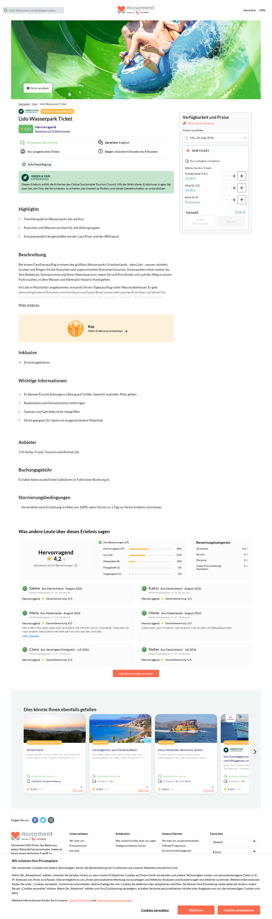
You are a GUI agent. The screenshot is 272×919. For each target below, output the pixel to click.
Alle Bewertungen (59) (116, 542)
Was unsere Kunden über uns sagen (136, 840)
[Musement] (136, 10)
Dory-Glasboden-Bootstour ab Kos (180, 750)
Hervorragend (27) (114, 548)
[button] (216, 150)
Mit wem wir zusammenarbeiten (180, 840)
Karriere (74, 850)
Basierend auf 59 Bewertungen (52, 131)
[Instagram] (50, 820)
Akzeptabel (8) (111, 561)
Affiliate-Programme (174, 845)
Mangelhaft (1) (111, 567)
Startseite (24, 103)
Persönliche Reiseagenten (176, 850)
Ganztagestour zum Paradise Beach (114, 750)
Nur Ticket (200, 150)
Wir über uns (76, 840)
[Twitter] (42, 820)
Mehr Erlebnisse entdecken (105, 331)
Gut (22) (108, 554)
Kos (34, 103)
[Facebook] (34, 820)
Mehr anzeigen (30, 635)
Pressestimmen (78, 845)
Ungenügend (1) (112, 573)
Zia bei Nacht (34, 750)
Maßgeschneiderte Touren (131, 845)
